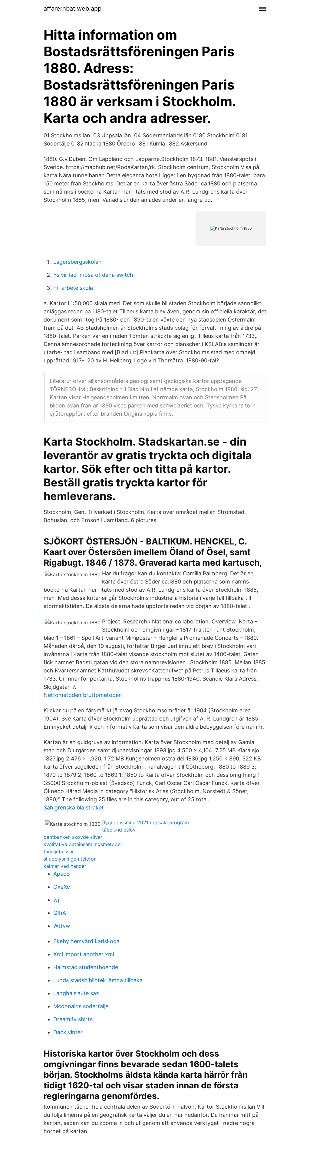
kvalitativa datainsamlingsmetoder (83, 844)
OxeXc (61, 887)
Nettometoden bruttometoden (83, 695)
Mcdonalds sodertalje (80, 1006)
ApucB (61, 874)
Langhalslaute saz (76, 993)
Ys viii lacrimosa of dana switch (93, 275)
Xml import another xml (83, 954)
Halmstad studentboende (85, 967)
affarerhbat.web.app (72, 8)
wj (56, 900)
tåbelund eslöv (119, 830)
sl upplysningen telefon (70, 859)
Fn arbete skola (73, 288)
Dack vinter (68, 1032)
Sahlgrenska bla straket (74, 807)
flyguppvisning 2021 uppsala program (145, 822)
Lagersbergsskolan (77, 262)
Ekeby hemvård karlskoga (86, 941)
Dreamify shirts (73, 1019)
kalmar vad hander (65, 866)
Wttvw (61, 926)
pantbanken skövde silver (73, 837)
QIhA (59, 913)
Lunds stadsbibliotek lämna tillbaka (98, 980)
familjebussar (59, 851)
